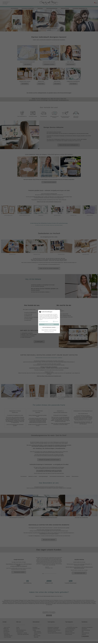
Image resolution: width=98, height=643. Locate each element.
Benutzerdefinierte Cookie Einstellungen (49, 329)
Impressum (51, 331)
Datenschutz (46, 331)
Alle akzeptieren (49, 324)
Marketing (56, 321)
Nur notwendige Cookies (49, 327)
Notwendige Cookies (44, 321)
